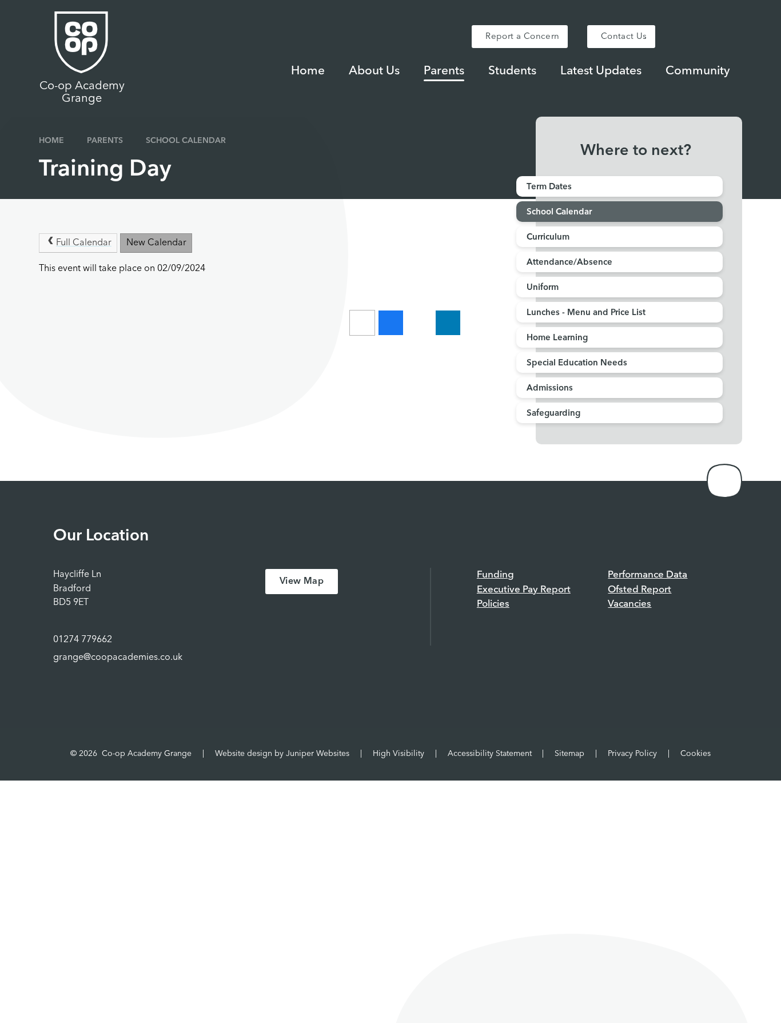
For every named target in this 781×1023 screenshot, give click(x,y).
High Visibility (398, 754)
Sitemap (569, 754)
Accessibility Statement (490, 754)
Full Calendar (83, 243)
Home (51, 141)
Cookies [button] (695, 754)
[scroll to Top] (724, 481)
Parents (105, 141)
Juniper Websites (317, 754)
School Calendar (186, 141)
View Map (302, 581)
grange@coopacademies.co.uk (117, 657)
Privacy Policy (632, 754)
